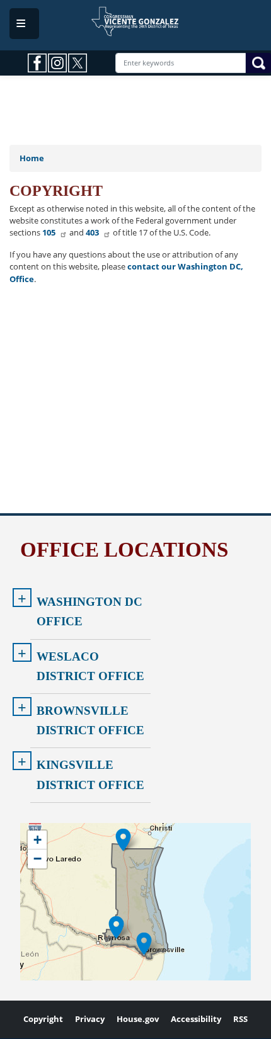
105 (48, 232)
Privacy (90, 1019)
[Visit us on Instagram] (58, 63)
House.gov (138, 1019)
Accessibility (196, 1019)
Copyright (43, 1019)
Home (32, 158)
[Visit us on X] (78, 63)
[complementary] (135, 901)
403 (92, 232)
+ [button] (37, 840)
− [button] (37, 858)
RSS (240, 1019)
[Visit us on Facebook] (38, 63)
